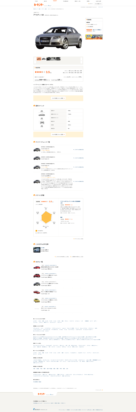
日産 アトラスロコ (89, 361)
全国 (34, 368)
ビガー (34, 346)
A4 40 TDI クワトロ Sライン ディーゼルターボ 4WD (53, 338)
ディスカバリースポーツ (88, 329)
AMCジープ (46, 322)
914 (66, 345)
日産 (43, 352)
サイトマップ (84, 409)
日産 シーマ (45, 374)
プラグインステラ (82, 345)
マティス (69, 346)
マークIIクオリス (55, 329)
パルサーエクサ (79, 329)
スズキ (59, 352)
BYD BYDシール (42, 361)
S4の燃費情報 (90, 26)
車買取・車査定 (57, 403)
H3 (69, 345)
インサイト (59, 346)
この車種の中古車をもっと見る (77, 256)
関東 (44, 368)
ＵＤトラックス (96, 352)
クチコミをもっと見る (79, 238)
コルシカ (64, 328)
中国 (61, 368)
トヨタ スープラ (69, 374)
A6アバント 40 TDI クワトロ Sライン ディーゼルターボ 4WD (88, 339)
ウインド (77, 328)
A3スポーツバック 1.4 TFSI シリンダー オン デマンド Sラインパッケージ (79, 338)
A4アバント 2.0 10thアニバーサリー (68, 339)
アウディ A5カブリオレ (88, 374)
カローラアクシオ (46, 329)
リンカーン (67, 352)
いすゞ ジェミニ (63, 361)
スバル (54, 352)
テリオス (61, 329)
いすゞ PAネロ (82, 361)
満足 (61, 217)
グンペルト (35, 322)
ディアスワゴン (48, 328)
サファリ (53, 346)
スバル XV (35, 361)
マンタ (65, 329)
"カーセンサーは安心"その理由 (76, 409)
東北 (41, 368)
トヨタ (39, 352)
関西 (57, 368)
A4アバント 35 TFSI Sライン (54, 339)
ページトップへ (98, 390)
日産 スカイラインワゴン (38, 362)
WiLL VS (39, 346)
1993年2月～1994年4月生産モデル (50, 306)
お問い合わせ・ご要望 (90, 409)
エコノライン (55, 345)
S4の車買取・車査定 (37, 381)
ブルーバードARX (70, 328)
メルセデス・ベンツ (82, 352)
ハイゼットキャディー (37, 329)
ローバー (35, 354)
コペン (42, 328)
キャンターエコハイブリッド (38, 345)
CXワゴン (64, 346)
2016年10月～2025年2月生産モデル (51, 265)
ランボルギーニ (73, 352)
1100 (96, 328)
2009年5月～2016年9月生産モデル (50, 273)
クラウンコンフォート (56, 328)
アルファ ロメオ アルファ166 (52, 361)
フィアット (89, 352)
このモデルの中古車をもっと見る (62, 256)
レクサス (35, 352)
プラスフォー (91, 328)
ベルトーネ (59, 322)
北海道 (37, 368)
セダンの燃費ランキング (92, 24)
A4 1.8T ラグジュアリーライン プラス (40, 339)
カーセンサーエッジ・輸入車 (48, 403)
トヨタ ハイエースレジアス (73, 361)
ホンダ (46, 352)
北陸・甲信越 (49, 368)
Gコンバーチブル (83, 328)
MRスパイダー (75, 346)
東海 (54, 368)
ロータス (40, 354)
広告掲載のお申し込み (99, 409)
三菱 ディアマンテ (60, 374)
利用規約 (68, 409)
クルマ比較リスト (98, 3)
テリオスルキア (49, 345)
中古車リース (63, 403)
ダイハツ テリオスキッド (78, 374)
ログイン (91, 3)
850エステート (94, 345)
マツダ (50, 352)
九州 (67, 368)
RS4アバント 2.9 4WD (37, 338)
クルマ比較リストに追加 (57, 98)
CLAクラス (81, 346)
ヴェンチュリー (53, 322)
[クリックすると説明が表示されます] (49, 80)
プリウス (88, 345)
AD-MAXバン (44, 346)
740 (49, 346)
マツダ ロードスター (37, 374)
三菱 (62, 352)
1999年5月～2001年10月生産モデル (51, 298)
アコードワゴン (71, 329)
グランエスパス (36, 328)
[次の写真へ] (70, 37)
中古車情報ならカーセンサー (37, 403)
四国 (64, 368)
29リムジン (62, 345)
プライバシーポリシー (62, 409)
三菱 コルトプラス (52, 374)
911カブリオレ (74, 345)
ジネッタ (40, 322)
